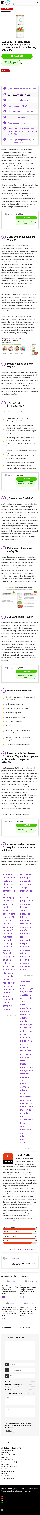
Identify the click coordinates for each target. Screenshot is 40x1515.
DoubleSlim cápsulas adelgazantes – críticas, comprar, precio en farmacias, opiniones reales (10, 1311)
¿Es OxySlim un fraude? (17, 117)
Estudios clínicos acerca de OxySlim (22, 112)
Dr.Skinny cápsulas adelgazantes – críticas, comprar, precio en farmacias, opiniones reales (28, 1290)
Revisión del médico (11, 1382)
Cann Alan (15, 1258)
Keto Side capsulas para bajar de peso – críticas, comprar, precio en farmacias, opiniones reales (10, 1290)
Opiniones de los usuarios (13, 1384)
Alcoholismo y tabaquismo (10, 1448)
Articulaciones (6, 1450)
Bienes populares (6, 1455)
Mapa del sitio (28, 1491)
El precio (8, 1389)
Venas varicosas (6, 1478)
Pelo (2, 1469)
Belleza (3, 1453)
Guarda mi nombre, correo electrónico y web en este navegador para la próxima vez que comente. (19, 1425)
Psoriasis (4, 1473)
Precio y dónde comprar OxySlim (20, 94)
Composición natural (12, 1387)
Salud (3, 1476)
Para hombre (5, 1464)
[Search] (37, 2)
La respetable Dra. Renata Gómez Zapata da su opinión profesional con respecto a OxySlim (19, 131)
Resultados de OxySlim (17, 123)
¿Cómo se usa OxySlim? (17, 106)
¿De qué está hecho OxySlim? (19, 100)
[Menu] (2, 2)
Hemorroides (5, 1459)
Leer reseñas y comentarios (17, 1249)
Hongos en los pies (7, 1462)
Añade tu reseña (32, 1249)
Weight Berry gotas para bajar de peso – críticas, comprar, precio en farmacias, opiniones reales (28, 1311)
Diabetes (4, 1457)
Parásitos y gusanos (8, 1466)
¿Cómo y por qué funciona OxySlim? (22, 89)
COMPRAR (18, 56)
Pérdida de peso (6, 11)
